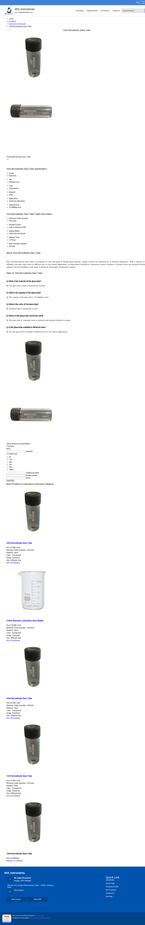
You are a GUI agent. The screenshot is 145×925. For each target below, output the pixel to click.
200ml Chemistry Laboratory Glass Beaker (25, 620)
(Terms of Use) (39, 915)
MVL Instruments (25, 10)
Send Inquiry (19, 890)
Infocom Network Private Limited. (40, 918)
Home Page (79, 11)
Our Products (105, 11)
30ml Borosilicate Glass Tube (19, 698)
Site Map (109, 896)
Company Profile (92, 11)
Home (11, 19)
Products (12, 21)
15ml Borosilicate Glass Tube (19, 776)
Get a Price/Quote (13, 563)
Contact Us (116, 11)
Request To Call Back (14, 861)
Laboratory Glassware (17, 24)
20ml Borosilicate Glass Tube (19, 543)
